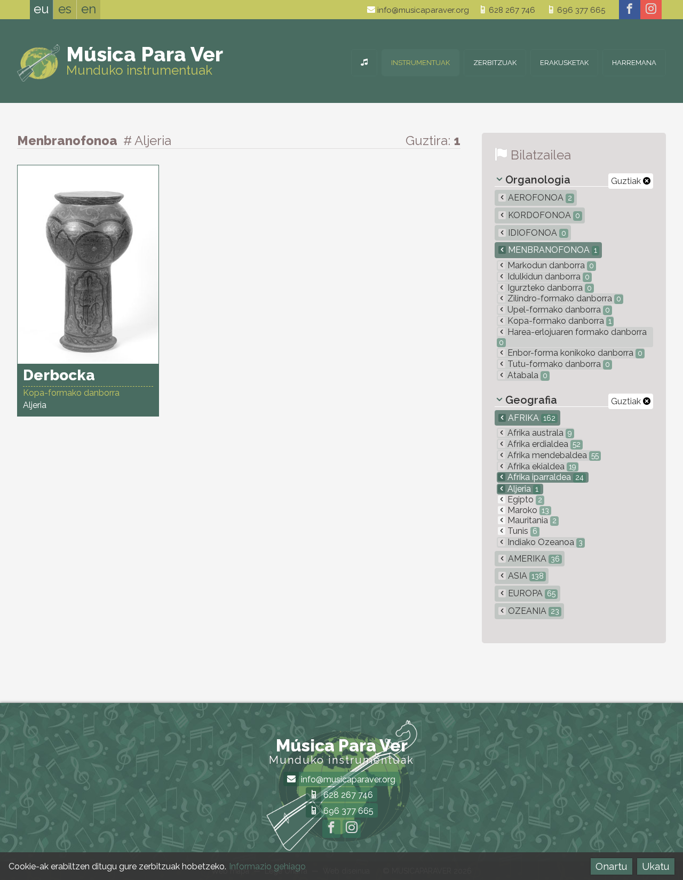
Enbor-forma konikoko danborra (573, 353)
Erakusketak (564, 63)
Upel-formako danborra (557, 310)
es (65, 9)
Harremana (634, 63)
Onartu (611, 866)
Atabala (526, 375)
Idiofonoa (536, 233)
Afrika (530, 418)
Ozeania (532, 611)
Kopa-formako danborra (558, 321)
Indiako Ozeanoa (544, 542)
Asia (525, 576)
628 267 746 (511, 10)
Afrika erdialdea (543, 444)
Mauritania (531, 520)
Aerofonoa (539, 198)
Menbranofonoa (551, 250)
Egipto (523, 499)
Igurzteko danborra (548, 288)
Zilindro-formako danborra (563, 298)
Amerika (533, 559)
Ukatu (655, 866)
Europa (530, 593)
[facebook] (629, 9)
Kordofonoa (543, 215)
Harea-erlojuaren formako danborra (573, 337)
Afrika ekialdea (540, 466)
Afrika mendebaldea (552, 455)
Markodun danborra (549, 265)
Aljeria (521, 489)
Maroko (527, 510)
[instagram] (651, 9)
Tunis (521, 531)
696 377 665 (580, 10)
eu (41, 9)
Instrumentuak (420, 63)
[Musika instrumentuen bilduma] (364, 62)
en (88, 9)
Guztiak (627, 181)
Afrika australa (538, 433)
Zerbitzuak (495, 63)
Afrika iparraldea (544, 477)
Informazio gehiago (267, 866)
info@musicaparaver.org (422, 10)
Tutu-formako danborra (557, 364)
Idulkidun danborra (547, 276)
